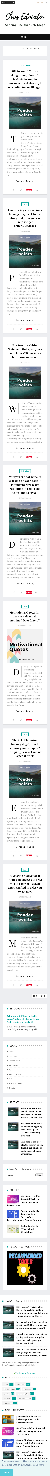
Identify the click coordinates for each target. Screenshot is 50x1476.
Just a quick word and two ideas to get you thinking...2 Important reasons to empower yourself (31, 1325)
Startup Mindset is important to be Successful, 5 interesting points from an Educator (31, 1443)
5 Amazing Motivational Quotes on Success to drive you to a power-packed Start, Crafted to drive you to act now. (25, 883)
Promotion (13, 1065)
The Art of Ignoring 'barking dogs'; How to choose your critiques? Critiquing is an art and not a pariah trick (25, 748)
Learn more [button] (38, 1465)
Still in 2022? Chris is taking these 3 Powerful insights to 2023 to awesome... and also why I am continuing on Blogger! (25, 79)
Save (30, 190)
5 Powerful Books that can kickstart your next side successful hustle (28, 1419)
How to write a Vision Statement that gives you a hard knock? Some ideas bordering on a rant (31, 1352)
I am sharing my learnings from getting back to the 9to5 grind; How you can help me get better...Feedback (25, 218)
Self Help (12, 1079)
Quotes (12, 1070)
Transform (13, 1088)
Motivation (25, 471)
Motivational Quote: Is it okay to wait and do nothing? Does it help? (25, 616)
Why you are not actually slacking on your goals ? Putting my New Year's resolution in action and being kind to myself (25, 484)
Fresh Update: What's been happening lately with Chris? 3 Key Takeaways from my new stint (31, 1129)
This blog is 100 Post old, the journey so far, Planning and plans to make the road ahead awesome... (32, 1147)
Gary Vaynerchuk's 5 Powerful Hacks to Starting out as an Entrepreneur (30, 1431)
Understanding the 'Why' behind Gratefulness (30, 1229)
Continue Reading (25, 181)
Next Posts (39, 996)
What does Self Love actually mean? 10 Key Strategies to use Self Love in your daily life (23, 1019)
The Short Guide (15, 1083)
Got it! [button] (6, 1472)
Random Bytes (15, 1074)
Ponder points (25, 65)
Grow (25, 204)
